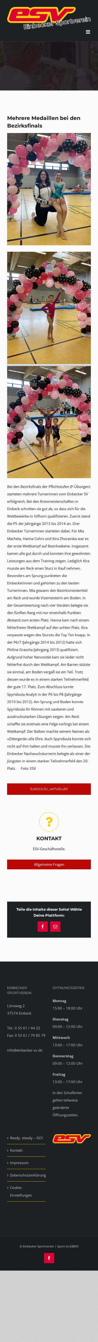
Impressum (19, 1162)
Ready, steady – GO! (26, 1137)
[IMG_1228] (49, 134)
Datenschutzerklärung (26, 1175)
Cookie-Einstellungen (21, 1191)
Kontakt (16, 1150)
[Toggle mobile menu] (88, 31)
